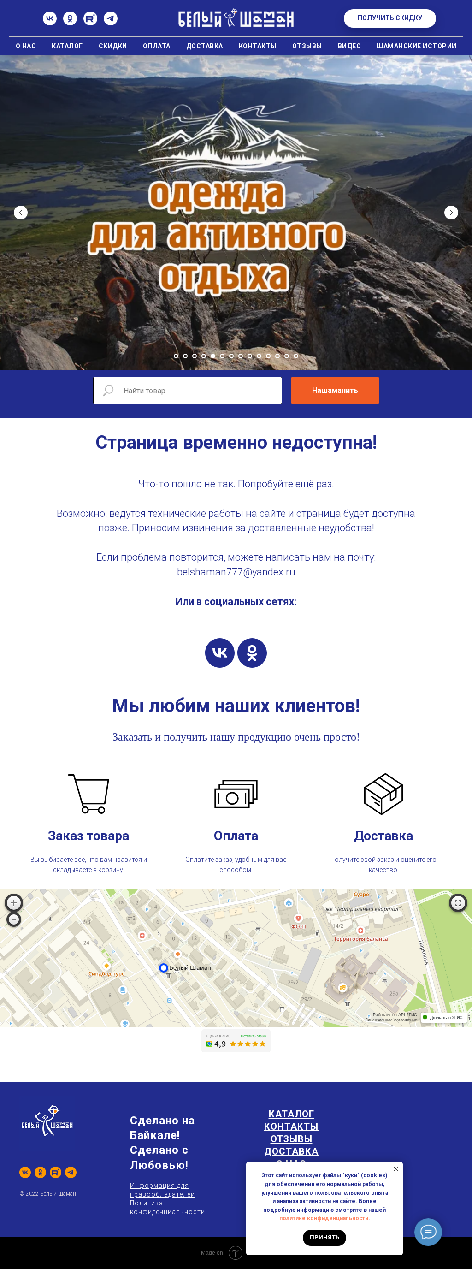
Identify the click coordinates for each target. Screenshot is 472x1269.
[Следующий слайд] (451, 372)
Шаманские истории (417, 46)
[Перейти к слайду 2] (185, 675)
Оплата (157, 46)
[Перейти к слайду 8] (240, 675)
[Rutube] (90, 23)
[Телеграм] (111, 23)
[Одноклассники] (70, 23)
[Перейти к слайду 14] (296, 675)
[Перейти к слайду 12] (277, 675)
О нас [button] (26, 46)
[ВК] (50, 23)
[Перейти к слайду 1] (176, 675)
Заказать (132, 1056)
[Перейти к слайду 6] (222, 675)
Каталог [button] (67, 46)
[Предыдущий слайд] (21, 372)
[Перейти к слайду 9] (250, 675)
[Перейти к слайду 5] (213, 675)
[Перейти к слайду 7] (231, 675)
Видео (349, 46)
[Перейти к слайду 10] (259, 675)
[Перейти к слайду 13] (286, 675)
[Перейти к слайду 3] (194, 675)
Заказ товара (88, 1155)
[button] (390, 18)
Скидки (113, 46)
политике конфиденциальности (323, 1218)
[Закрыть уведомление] (396, 1169)
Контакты (258, 46)
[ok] (252, 972)
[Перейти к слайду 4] (203, 675)
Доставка (204, 46)
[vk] (220, 972)
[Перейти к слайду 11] (268, 675)
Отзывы (307, 46)
